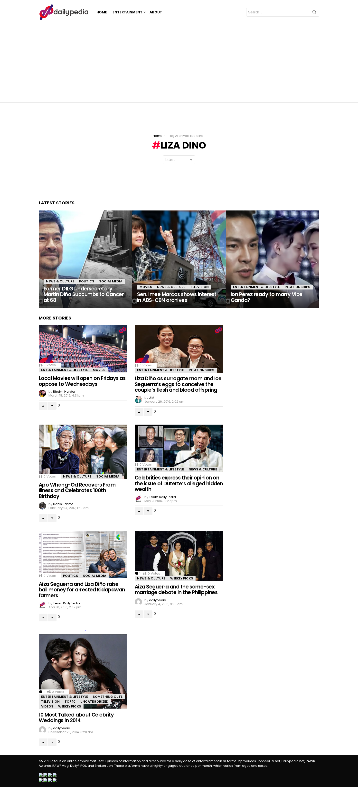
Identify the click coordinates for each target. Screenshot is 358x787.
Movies (146, 287)
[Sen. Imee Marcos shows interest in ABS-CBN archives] (179, 259)
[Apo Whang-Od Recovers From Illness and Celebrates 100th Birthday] (83, 452)
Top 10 (70, 701)
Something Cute (107, 696)
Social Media (110, 281)
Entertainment (127, 12)
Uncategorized (94, 701)
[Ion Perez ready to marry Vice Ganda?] (272, 259)
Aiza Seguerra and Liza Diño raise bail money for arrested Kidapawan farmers (82, 589)
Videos (47, 706)
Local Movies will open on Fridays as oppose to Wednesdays (82, 381)
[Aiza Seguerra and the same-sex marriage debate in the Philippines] (179, 556)
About (156, 12)
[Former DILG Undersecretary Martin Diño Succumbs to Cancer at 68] (85, 259)
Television (199, 287)
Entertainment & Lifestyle (256, 287)
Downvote (52, 406)
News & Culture (60, 281)
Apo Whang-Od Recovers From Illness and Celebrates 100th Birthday (77, 490)
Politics (86, 281)
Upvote (43, 406)
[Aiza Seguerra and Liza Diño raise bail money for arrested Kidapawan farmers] (83, 554)
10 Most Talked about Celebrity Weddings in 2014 (76, 717)
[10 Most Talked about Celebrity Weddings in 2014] (83, 669)
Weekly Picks (181, 578)
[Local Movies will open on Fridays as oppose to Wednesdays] (83, 348)
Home (101, 12)
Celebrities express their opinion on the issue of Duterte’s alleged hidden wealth (179, 483)
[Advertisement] (179, 61)
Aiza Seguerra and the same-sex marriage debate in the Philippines (176, 589)
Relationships (297, 287)
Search (314, 13)
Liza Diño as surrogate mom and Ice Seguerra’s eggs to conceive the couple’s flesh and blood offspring (178, 384)
